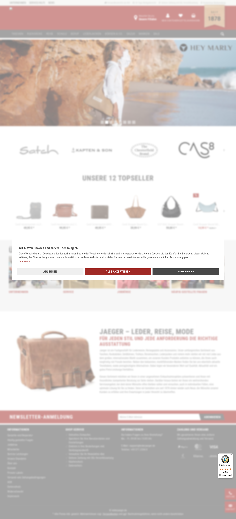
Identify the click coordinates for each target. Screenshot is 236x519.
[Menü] (231, 455)
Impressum (24, 261)
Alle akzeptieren (118, 271)
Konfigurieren (186, 271)
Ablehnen (50, 271)
